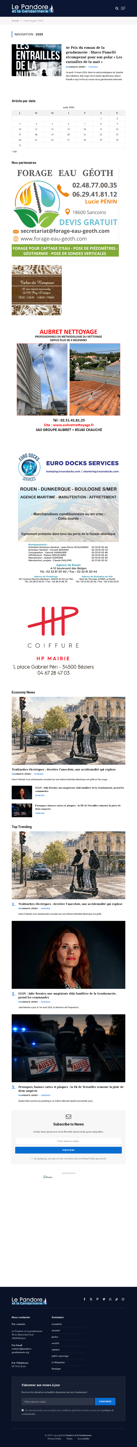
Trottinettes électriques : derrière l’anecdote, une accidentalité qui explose (64, 769)
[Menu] (123, 8)
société (55, 1343)
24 (20, 139)
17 (20, 134)
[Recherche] (117, 8)
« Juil (14, 151)
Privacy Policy (88, 1158)
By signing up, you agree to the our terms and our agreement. (70, 1158)
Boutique (56, 1368)
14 (85, 129)
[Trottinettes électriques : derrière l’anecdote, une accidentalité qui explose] (68, 731)
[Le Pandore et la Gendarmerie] (33, 8)
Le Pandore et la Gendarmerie (77, 1435)
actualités (57, 1324)
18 (36, 134)
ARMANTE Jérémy (77, 67)
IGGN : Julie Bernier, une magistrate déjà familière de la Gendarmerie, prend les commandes (79, 789)
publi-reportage (60, 1355)
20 (68, 134)
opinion (55, 1349)
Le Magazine (58, 1362)
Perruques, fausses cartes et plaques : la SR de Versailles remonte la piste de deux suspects (78, 807)
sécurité (56, 1330)
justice (55, 1336)
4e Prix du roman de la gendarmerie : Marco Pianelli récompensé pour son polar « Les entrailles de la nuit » (94, 54)
